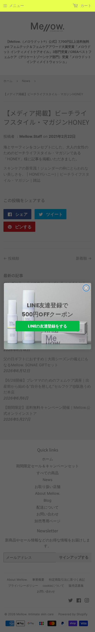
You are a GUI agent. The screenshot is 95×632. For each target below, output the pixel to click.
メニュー (16, 5)
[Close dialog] (86, 287)
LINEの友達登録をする (47, 326)
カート (85, 5)
